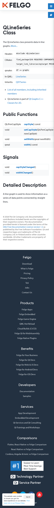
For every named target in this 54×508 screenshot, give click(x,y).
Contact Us (27, 292)
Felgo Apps (27, 309)
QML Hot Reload (27, 323)
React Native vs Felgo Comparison (27, 449)
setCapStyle (30, 129)
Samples (27, 396)
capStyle (28, 124)
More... (14, 45)
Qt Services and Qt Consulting (27, 422)
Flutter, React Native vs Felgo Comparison (27, 444)
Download (27, 263)
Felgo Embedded (27, 314)
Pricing (27, 273)
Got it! (28, 497)
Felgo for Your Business (27, 355)
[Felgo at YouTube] (39, 495)
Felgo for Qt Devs (27, 359)
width (27, 144)
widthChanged (24, 172)
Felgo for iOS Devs (27, 374)
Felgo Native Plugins (27, 338)
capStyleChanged (25, 166)
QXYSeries (21, 82)
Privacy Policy (27, 278)
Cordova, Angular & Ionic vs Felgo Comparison (27, 454)
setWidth (29, 139)
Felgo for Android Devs (27, 369)
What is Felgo (27, 268)
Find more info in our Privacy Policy (17, 501)
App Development (27, 413)
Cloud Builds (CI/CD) (27, 328)
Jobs (27, 287)
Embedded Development (27, 417)
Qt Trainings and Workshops (27, 427)
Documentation (27, 391)
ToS (27, 282)
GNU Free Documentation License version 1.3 (23, 227)
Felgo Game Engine (27, 319)
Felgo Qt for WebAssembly (27, 333)
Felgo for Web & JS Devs (27, 364)
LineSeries (21, 76)
